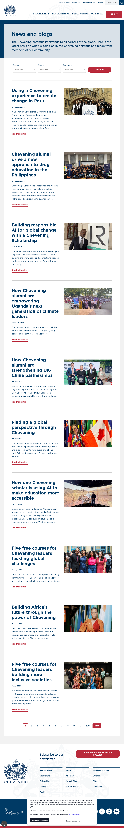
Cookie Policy (74, 815)
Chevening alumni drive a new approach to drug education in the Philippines (31, 164)
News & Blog (64, 2)
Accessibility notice (101, 770)
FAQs (95, 781)
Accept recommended (40, 820)
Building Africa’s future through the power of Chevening (34, 612)
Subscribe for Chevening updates (98, 754)
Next (96, 726)
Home (100, 2)
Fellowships (80, 14)
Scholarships (60, 14)
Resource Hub (40, 14)
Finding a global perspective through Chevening (34, 427)
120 (88, 726)
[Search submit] (121, 2)
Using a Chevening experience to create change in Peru (34, 96)
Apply (114, 14)
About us (76, 2)
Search (99, 70)
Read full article (20, 134)
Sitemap (96, 776)
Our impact (98, 14)
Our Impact (44, 787)
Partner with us (89, 2)
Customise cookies (73, 821)
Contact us (97, 787)
